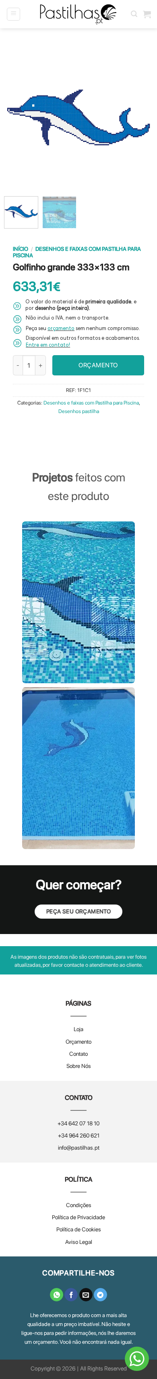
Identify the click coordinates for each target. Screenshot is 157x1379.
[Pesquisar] (134, 14)
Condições (78, 1205)
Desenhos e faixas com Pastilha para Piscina (91, 403)
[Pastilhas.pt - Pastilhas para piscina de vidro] (79, 14)
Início (20, 249)
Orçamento (78, 1041)
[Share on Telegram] (100, 1295)
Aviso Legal (78, 1242)
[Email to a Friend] (86, 1295)
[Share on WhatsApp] (56, 1295)
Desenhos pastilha (78, 411)
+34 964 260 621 (78, 1135)
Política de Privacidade (78, 1217)
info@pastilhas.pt (78, 1147)
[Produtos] (147, 14)
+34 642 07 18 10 (78, 1123)
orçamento (61, 329)
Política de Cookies (78, 1229)
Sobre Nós (78, 1066)
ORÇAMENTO (98, 365)
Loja (78, 1029)
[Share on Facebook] (71, 1295)
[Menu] (13, 14)
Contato (78, 1054)
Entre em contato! (48, 345)
